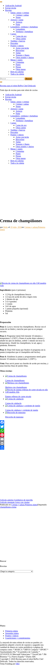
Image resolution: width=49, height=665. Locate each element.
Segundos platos (12, 633)
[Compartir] (24, 447)
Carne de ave (21, 36)
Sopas (18, 17)
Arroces (19, 22)
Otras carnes (21, 39)
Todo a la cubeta (17, 74)
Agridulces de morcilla (16, 500)
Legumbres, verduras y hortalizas (24, 27)
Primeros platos (31, 505)
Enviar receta (10, 8)
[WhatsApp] (24, 431)
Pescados (14, 43)
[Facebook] (24, 422)
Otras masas (21, 69)
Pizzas (18, 67)
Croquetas (20, 62)
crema (13, 507)
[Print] (24, 443)
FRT (18, 664)
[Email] (24, 439)
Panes (18, 64)
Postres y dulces (17, 46)
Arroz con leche (22, 48)
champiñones (5, 507)
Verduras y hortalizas (24, 31)
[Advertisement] (24, 191)
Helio (5, 227)
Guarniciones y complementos (17, 638)
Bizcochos (20, 50)
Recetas (8, 10)
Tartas (18, 53)
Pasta (18, 24)
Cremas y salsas (22, 15)
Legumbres (20, 29)
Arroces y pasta (16, 20)
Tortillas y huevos (17, 41)
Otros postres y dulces (25, 57)
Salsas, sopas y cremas (19, 13)
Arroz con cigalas (15, 502)
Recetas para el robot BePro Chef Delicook (18, 86)
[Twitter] (24, 426)
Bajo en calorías (17, 72)
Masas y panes (16, 60)
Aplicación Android (13, 5)
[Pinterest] (24, 435)
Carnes (13, 34)
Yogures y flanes (22, 55)
